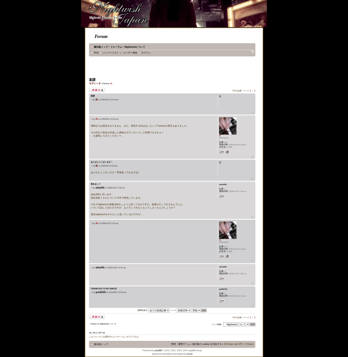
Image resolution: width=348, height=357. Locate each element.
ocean (190, 354)
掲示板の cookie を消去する (207, 344)
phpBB (158, 350)
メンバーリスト (111, 53)
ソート (173, 310)
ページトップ (253, 113)
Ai (111, 83)
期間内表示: (143, 310)
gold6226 (101, 292)
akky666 (100, 187)
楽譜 (92, 79)
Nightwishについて (135, 47)
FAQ (96, 53)
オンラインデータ (97, 333)
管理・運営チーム (180, 344)
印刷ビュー (252, 52)
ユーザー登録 (130, 53)
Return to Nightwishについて (103, 324)
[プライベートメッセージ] (221, 152)
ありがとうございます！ (102, 162)
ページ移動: (216, 324)
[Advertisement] (155, 68)
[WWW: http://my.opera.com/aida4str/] (227, 152)
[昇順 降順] (199, 310)
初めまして (96, 184)
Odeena (105, 83)
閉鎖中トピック (96, 89)
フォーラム (116, 47)
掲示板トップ (101, 47)
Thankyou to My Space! (104, 289)
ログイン (146, 53)
